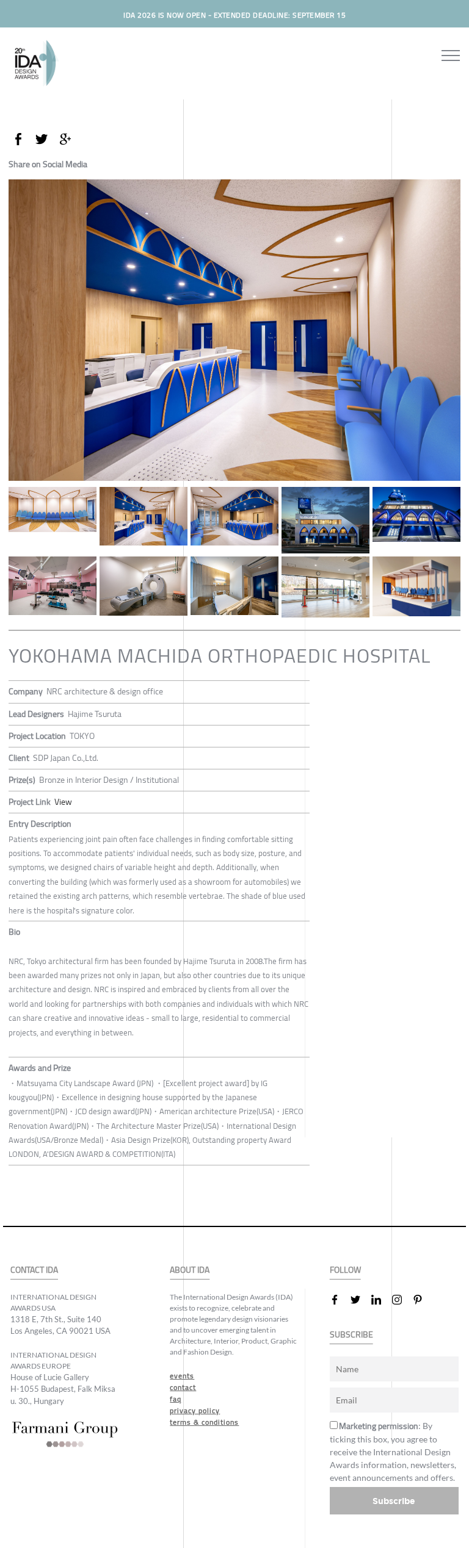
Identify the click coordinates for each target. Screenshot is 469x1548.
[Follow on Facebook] (339, 1300)
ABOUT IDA (189, 1270)
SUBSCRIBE (351, 1334)
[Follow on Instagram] (402, 1300)
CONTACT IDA (34, 1270)
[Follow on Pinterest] (422, 1300)
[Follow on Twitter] (360, 1300)
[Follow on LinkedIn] (381, 1300)
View (63, 802)
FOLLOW (345, 1270)
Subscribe (394, 1501)
